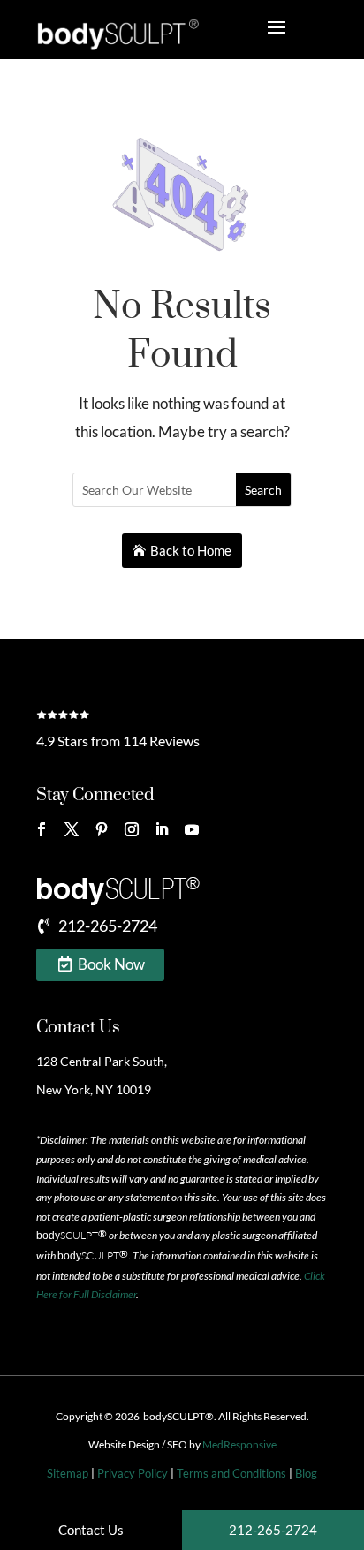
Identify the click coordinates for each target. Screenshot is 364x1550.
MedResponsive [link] (239, 1444)
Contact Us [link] (78, 1028)
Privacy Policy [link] (132, 1473)
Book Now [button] (111, 964)
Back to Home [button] (190, 550)
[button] (41, 829)
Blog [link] (306, 1473)
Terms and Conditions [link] (231, 1473)
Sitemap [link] (67, 1473)
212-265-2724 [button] (107, 925)
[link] (117, 34)
